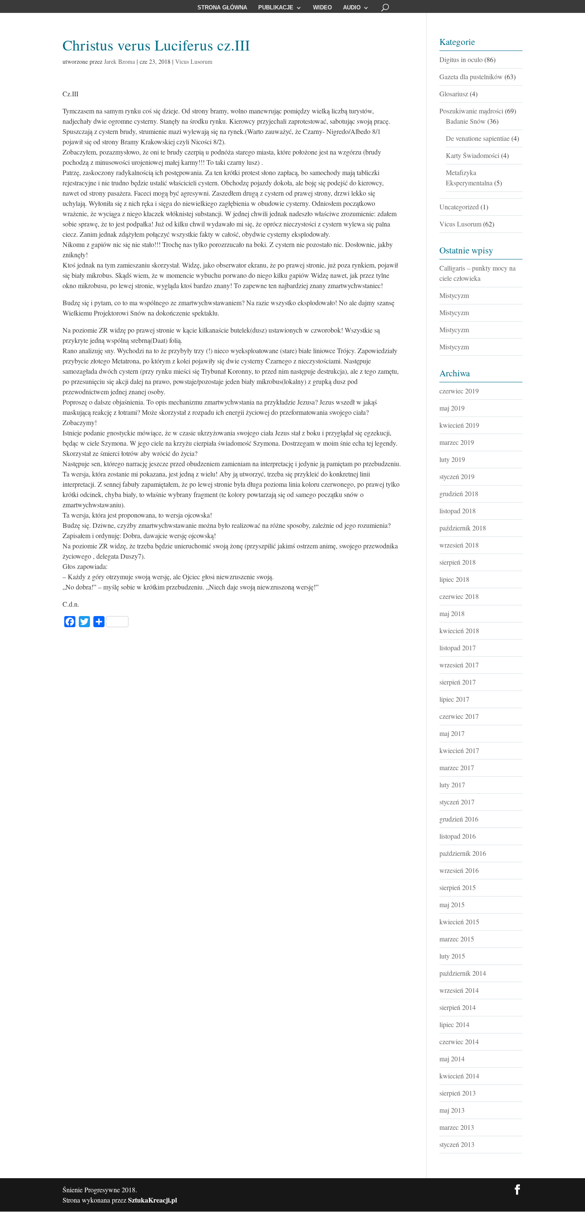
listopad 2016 (457, 835)
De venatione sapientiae (478, 138)
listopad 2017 (457, 647)
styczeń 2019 (457, 476)
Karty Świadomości (472, 155)
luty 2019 (452, 459)
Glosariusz (453, 93)
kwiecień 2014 (459, 1075)
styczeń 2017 (457, 801)
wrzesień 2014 (459, 990)
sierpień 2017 (457, 681)
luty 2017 (452, 784)
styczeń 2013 (457, 1144)
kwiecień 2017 (459, 750)
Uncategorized (459, 206)
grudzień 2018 (458, 493)
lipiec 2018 (454, 579)
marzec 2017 (456, 767)
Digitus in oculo (461, 59)
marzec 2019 (456, 442)
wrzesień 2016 (459, 870)
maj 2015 (452, 904)
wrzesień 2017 (459, 664)
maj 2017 (452, 733)
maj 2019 (452, 407)
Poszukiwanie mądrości (471, 110)
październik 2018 (462, 527)
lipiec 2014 (454, 1024)
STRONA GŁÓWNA (222, 8)
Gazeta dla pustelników (471, 76)
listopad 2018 (457, 510)
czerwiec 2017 (459, 716)
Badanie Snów (466, 120)
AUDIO (352, 8)
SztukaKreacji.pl (152, 1200)
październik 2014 (462, 972)
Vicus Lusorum (193, 61)
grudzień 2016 (458, 818)
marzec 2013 (456, 1127)
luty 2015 (452, 955)
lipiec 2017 (454, 698)
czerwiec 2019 (459, 390)
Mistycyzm (454, 295)
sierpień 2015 (457, 887)
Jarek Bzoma (119, 61)
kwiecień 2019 (459, 424)
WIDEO (322, 8)
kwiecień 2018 (459, 630)
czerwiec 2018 (459, 596)
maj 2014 (452, 1058)
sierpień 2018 (457, 561)
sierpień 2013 (457, 1092)
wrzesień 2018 (459, 544)
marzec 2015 (456, 938)
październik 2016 (462, 853)
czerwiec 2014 (459, 1041)
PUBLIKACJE (275, 8)
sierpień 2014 (457, 1007)
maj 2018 (452, 613)
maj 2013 (452, 1109)
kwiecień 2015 (459, 921)
